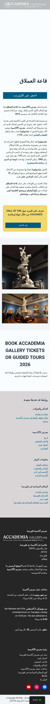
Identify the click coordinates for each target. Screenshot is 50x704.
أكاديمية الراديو (41, 475)
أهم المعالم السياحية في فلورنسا (32, 672)
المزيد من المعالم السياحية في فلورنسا (31, 502)
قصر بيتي (44, 499)
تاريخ (46, 438)
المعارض (44, 448)
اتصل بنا (43, 679)
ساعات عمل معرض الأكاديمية (34, 669)
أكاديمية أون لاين (41, 472)
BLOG (44, 676)
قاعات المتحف (41, 441)
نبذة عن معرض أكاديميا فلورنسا (33, 655)
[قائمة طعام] (6, 4)
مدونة (45, 421)
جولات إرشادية (41, 414)
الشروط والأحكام (17, 700)
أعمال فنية (43, 445)
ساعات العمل (42, 465)
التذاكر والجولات (41, 468)
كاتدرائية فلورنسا (40, 495)
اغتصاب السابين (40, 135)
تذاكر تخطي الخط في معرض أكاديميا (32, 418)
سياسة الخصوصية (39, 573)
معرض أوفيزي (41, 492)
